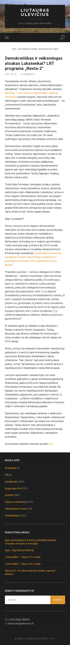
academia (10, 468)
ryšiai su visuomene (16, 501)
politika (9, 495)
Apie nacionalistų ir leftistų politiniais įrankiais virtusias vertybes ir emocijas (30, 542)
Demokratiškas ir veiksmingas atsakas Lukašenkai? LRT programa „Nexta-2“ (34, 63)
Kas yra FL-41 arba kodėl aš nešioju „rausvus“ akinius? (30, 572)
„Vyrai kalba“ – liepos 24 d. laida (22, 563)
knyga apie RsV (13, 488)
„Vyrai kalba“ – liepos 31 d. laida (22, 557)
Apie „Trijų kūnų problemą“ (19, 550)
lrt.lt (51, 443)
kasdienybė (11, 481)
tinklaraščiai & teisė (16, 508)
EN (6, 474)
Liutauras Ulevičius (35, 12)
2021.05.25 (11, 74)
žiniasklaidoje (12, 515)
